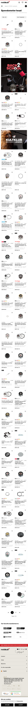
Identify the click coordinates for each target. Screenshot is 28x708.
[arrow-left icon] (8, 612)
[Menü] (9, 692)
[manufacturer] (7, 628)
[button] (14, 656)
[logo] (5, 2)
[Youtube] (18, 649)
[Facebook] (20, 649)
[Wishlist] (22, 2)
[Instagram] (22, 649)
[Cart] (25, 2)
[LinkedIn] (26, 649)
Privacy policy (20, 701)
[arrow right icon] (19, 612)
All (20, 636)
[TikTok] (24, 649)
